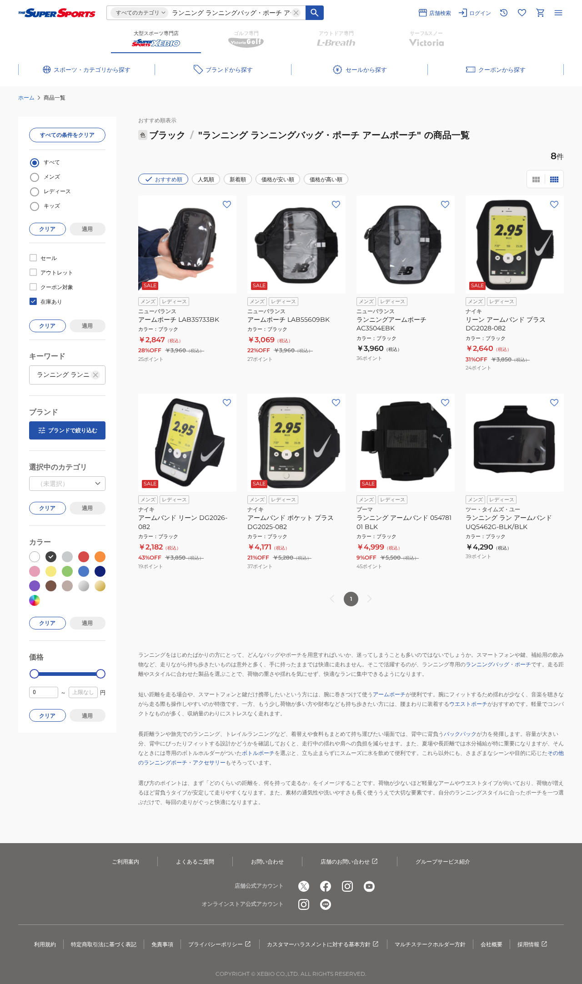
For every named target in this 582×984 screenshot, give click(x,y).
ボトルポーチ (258, 752)
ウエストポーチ (468, 703)
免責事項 (162, 944)
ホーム (26, 97)
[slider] (34, 674)
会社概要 (491, 944)
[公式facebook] (325, 886)
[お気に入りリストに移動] (522, 12)
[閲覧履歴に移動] (503, 12)
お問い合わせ (267, 861)
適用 (87, 228)
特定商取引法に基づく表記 (103, 944)
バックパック (460, 733)
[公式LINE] (325, 904)
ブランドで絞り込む (72, 430)
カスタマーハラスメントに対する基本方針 (319, 944)
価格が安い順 (277, 179)
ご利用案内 (125, 861)
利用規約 (45, 944)
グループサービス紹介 (443, 861)
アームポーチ (389, 694)
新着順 (238, 179)
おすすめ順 (168, 179)
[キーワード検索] (315, 12)
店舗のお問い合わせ (345, 861)
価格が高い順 (326, 179)
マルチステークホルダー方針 (430, 944)
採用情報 (528, 944)
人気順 (206, 179)
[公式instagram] (347, 886)
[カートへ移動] (540, 12)
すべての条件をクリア (67, 134)
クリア (47, 228)
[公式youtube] (369, 886)
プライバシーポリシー (215, 944)
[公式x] (303, 886)
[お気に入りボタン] (226, 204)
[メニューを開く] (558, 12)
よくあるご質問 (195, 861)
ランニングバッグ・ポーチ (498, 664)
